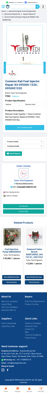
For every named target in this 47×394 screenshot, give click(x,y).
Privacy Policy (30, 338)
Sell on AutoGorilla (8, 323)
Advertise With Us (8, 310)
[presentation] (5, 68)
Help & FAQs (6, 304)
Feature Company (12, 196)
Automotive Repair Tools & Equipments (22, 11)
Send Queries (12, 282)
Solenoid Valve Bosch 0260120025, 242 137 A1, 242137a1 (34, 253)
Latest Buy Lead (8, 326)
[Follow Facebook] (7, 370)
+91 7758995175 (24, 360)
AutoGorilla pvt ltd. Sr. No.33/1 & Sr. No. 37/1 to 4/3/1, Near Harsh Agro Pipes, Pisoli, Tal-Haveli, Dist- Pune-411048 (22, 353)
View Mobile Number (11, 277)
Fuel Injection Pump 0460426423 (12, 250)
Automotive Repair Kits (12, 14)
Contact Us (29, 329)
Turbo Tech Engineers (23, 180)
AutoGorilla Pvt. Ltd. (27, 380)
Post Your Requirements (35, 301)
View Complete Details (24, 127)
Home (3, 11)
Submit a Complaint (33, 323)
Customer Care (31, 326)
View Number (23, 206)
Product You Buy (31, 304)
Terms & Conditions (33, 335)
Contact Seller (23, 211)
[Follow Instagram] (2, 370)
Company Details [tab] (13, 146)
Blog (27, 332)
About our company (9, 301)
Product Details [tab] (12, 142)
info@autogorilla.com (16, 363)
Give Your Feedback (9, 307)
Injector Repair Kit (29, 14)
